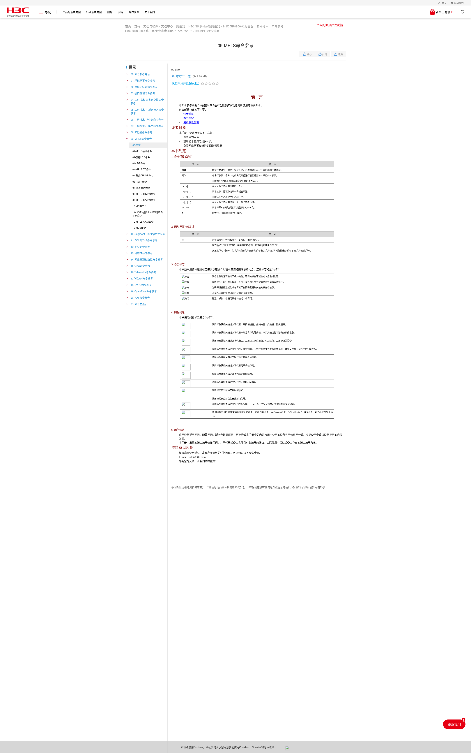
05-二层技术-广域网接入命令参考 (147, 111)
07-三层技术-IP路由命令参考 (147, 126)
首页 (128, 26)
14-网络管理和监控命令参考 (147, 259)
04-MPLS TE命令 (141, 169)
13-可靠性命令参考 (142, 253)
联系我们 (454, 724)
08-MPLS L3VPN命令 (143, 194)
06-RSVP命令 (139, 181)
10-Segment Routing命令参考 (148, 234)
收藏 (340, 54)
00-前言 (136, 145)
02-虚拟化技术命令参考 (144, 87)
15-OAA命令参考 (140, 266)
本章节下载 (183, 76)
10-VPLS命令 (139, 206)
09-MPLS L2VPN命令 (143, 200)
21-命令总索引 (139, 304)
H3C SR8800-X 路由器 (238, 26)
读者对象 (188, 113)
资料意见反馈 (191, 122)
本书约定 (188, 118)
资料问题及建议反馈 (329, 25)
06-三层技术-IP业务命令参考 (147, 119)
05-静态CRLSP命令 (142, 175)
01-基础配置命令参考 (143, 80)
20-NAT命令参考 (140, 297)
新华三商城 (443, 12)
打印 (324, 54)
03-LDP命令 (138, 163)
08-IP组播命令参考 (141, 132)
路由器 (180, 26)
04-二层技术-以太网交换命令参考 (147, 101)
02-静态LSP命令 (141, 157)
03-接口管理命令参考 (143, 93)
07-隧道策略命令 (141, 187)
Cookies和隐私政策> (264, 747)
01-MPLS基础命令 (142, 151)
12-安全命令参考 (140, 247)
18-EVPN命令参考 (141, 285)
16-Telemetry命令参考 (143, 272)
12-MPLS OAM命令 (142, 221)
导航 (48, 12)
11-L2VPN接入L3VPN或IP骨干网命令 (147, 213)
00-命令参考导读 (140, 74)
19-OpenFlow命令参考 (144, 291)
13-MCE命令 (139, 227)
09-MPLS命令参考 (141, 138)
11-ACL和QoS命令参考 (144, 240)
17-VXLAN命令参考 (142, 278)
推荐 (309, 54)
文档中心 (167, 26)
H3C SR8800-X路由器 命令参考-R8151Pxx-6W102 (158, 31)
